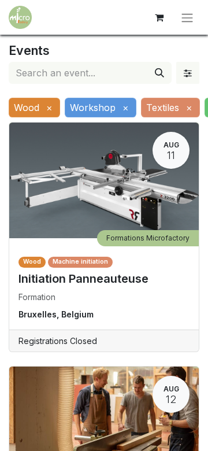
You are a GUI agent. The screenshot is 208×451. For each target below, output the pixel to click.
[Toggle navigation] (187, 17)
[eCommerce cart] (158, 17)
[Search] (159, 73)
